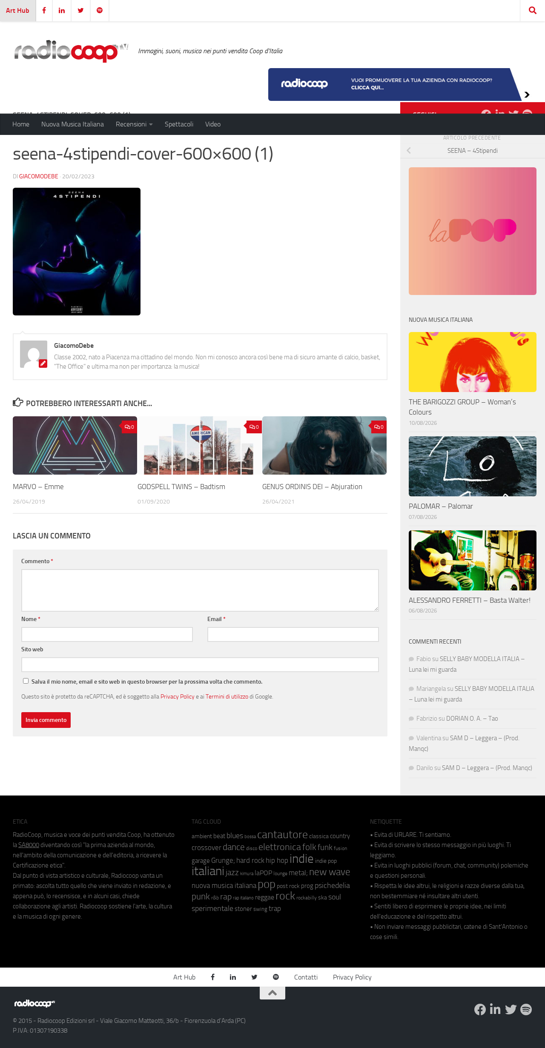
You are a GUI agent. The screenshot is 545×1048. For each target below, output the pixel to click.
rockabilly (306, 898)
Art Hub (17, 10)
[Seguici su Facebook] (480, 1010)
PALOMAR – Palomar (441, 506)
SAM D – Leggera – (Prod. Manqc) (487, 768)
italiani (208, 871)
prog (307, 886)
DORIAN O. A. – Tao (472, 718)
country (340, 836)
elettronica (279, 847)
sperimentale (212, 908)
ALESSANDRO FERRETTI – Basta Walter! (470, 600)
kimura (246, 873)
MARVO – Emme (38, 486)
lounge (280, 873)
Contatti (306, 977)
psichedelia (332, 885)
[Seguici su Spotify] (526, 1010)
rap (226, 897)
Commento (37, 561)
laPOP (263, 873)
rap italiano (243, 898)
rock (285, 895)
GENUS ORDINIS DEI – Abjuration (312, 486)
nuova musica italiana (224, 885)
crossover (206, 847)
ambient (202, 836)
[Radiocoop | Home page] (71, 51)
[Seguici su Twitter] (511, 1010)
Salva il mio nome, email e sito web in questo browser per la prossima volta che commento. (147, 681)
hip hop (277, 860)
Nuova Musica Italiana (72, 124)
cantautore (282, 834)
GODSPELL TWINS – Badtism (181, 486)
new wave (329, 872)
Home (20, 124)
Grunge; (223, 860)
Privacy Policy (178, 696)
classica (319, 836)
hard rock (250, 860)
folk (309, 847)
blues (235, 835)
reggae (264, 897)
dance (234, 847)
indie (302, 858)
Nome (30, 619)
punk (201, 896)
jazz (232, 872)
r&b (215, 897)
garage (201, 861)
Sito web (32, 649)
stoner (243, 909)
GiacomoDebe (38, 176)
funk (325, 847)
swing (260, 909)
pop (266, 884)
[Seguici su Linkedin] (496, 1010)
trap (275, 908)
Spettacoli (179, 124)
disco (251, 848)
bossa (250, 836)
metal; (298, 873)
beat (219, 836)
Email (216, 619)
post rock (288, 885)
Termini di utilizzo (227, 696)
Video (213, 124)
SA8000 (28, 845)
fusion (340, 848)
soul (334, 897)
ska (322, 897)
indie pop (326, 861)
